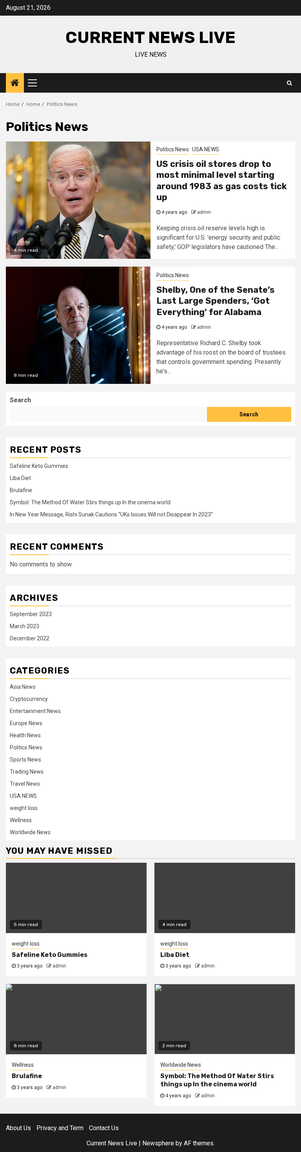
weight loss (24, 808)
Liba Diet (20, 478)
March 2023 (24, 626)
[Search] (289, 82)
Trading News (27, 772)
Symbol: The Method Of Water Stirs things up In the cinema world (90, 502)
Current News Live (150, 37)
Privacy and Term (59, 1128)
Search (20, 400)
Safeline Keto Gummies (39, 466)
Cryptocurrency (29, 699)
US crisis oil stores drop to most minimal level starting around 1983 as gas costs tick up (221, 181)
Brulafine (21, 490)
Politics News (172, 149)
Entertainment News (35, 711)
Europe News (26, 723)
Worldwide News (30, 832)
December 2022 (29, 638)
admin (204, 212)
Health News (25, 735)
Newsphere (158, 1143)
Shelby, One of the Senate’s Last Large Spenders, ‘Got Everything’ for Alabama (215, 301)
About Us (18, 1128)
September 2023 (31, 614)
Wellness (21, 820)
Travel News (25, 784)
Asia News (23, 687)
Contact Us (104, 1128)
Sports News (25, 759)
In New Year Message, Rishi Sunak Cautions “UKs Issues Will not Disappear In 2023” (111, 514)
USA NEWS (205, 149)
